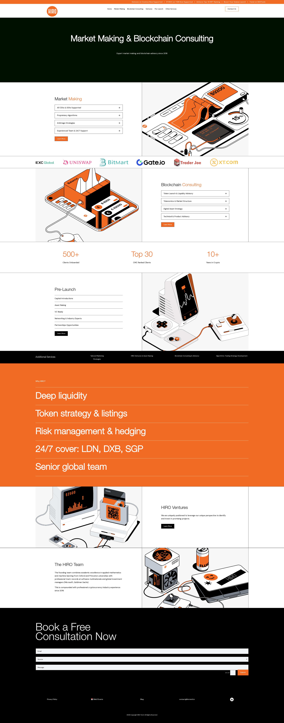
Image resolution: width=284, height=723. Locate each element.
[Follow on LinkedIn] (232, 699)
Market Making (119, 9)
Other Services (171, 9)
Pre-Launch (159, 9)
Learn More (61, 139)
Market (68, 99)
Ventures (149, 9)
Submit (243, 672)
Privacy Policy (52, 699)
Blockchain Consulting (135, 9)
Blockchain (181, 185)
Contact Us (232, 9)
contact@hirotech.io (187, 699)
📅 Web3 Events (97, 699)
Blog (142, 699)
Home (109, 9)
